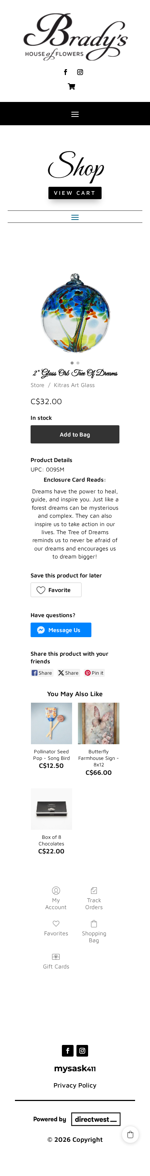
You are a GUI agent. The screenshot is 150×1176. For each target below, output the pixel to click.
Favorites (56, 933)
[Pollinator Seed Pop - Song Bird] (51, 723)
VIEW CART (75, 193)
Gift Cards (56, 966)
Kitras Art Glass (74, 385)
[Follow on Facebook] (65, 72)
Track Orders (94, 903)
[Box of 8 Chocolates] (51, 809)
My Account (56, 903)
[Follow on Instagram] (80, 72)
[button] (56, 590)
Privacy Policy (75, 1085)
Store (37, 385)
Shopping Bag (94, 936)
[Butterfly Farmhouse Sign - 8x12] (98, 723)
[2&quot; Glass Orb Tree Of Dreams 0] (75, 313)
